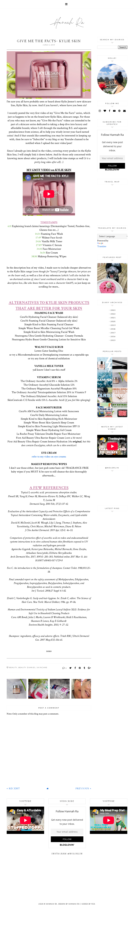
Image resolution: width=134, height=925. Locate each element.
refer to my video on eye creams (49, 456)
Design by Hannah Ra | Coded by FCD (76, 904)
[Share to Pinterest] (80, 667)
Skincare (42, 667)
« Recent (13, 788)
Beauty (13, 667)
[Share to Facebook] (75, 667)
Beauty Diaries (26, 667)
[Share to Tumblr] (84, 667)
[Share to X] (70, 667)
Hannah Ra (51, 904)
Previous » (83, 788)
